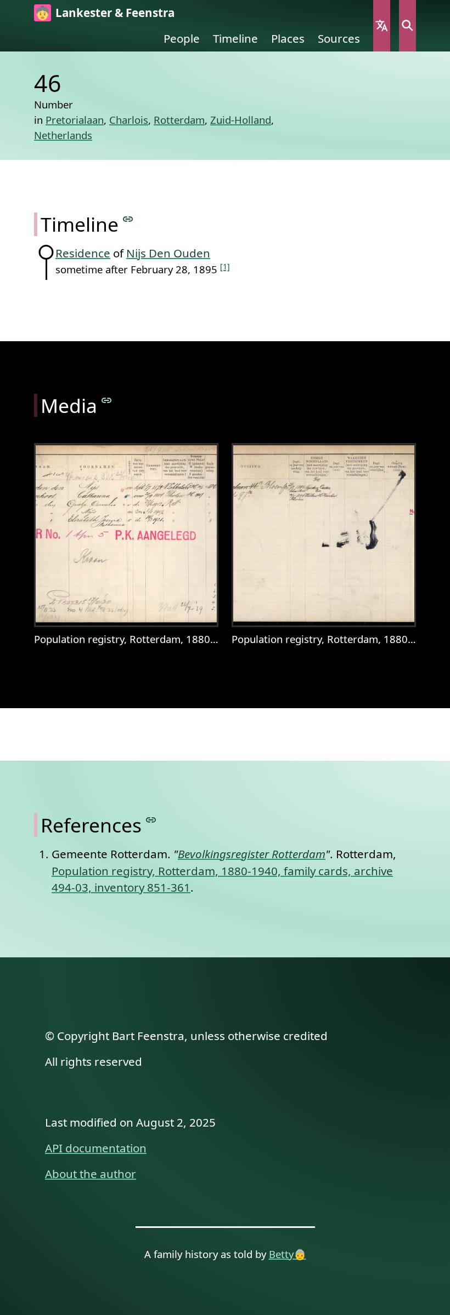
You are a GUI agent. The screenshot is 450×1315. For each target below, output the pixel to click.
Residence (82, 253)
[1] (225, 266)
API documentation (96, 1148)
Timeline (235, 38)
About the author (90, 1173)
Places (288, 38)
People (182, 38)
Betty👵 (287, 1254)
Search (407, 25)
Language (381, 25)
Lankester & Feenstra (115, 12)
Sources (339, 38)
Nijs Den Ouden (168, 253)
